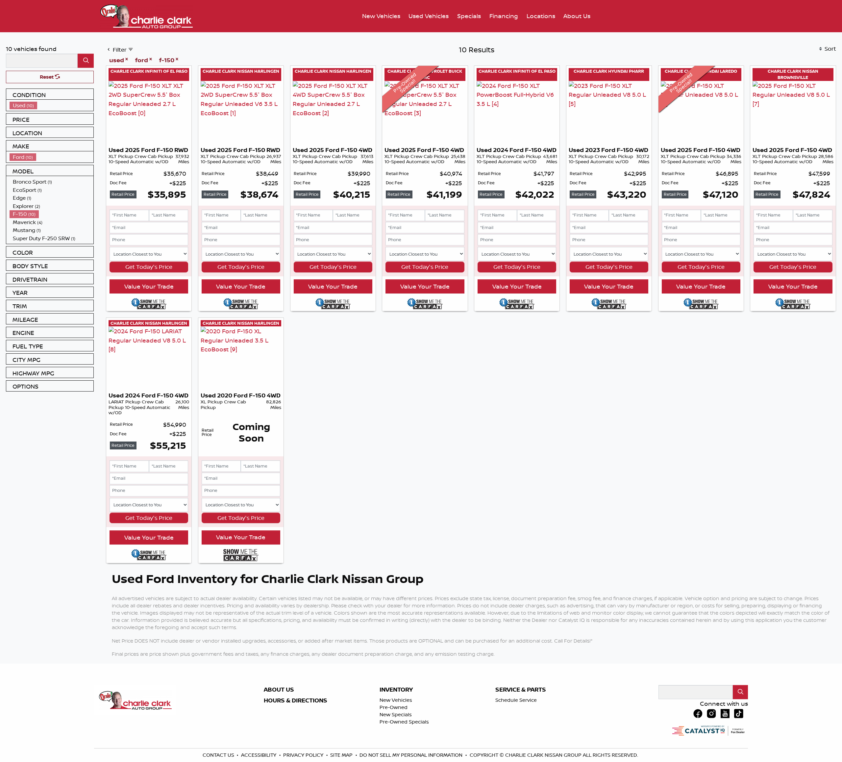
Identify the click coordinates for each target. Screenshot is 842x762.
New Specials (396, 714)
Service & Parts (520, 689)
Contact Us (219, 754)
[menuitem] (52, 105)
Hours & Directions (295, 700)
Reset (47, 76)
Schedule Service (516, 700)
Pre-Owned (394, 707)
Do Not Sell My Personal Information (411, 754)
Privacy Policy (304, 754)
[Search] (86, 61)
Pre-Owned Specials (404, 721)
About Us (279, 689)
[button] (381, 16)
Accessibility (259, 754)
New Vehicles (396, 700)
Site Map (342, 754)
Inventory (396, 689)
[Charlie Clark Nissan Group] (146, 15)
